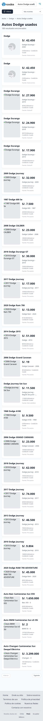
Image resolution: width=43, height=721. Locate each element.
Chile (22, 714)
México (21, 717)
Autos (4, 18)
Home (5, 695)
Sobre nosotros (33, 695)
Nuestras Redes (31, 703)
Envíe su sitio (17, 695)
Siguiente (37, 675)
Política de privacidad (30, 699)
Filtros (8, 11)
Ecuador (36, 714)
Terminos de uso (10, 699)
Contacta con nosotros (21, 707)
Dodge (11, 18)
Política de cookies (13, 703)
